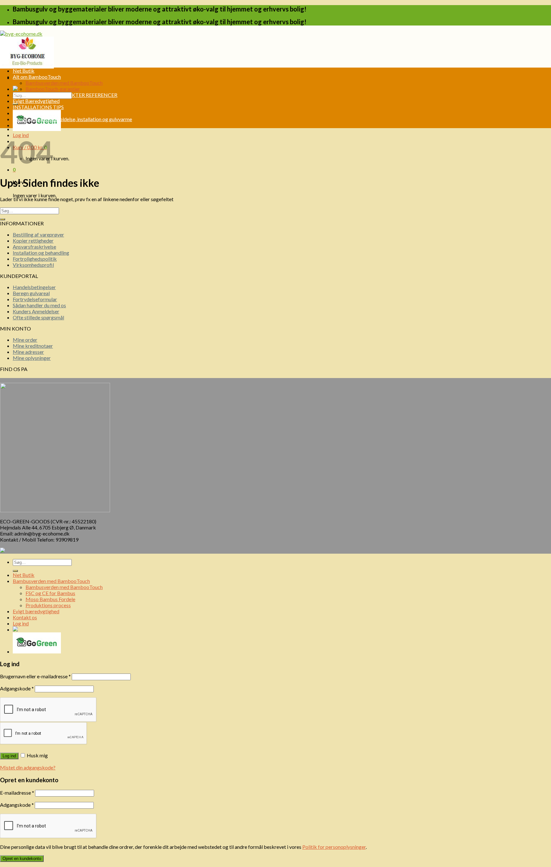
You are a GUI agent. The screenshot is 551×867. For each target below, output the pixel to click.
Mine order (25, 340)
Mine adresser (28, 352)
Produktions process (48, 605)
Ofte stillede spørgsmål (38, 317)
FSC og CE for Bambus (50, 593)
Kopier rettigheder (33, 240)
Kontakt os (25, 125)
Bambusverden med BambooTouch (64, 83)
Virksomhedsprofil (33, 265)
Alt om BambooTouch (37, 77)
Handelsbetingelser (34, 287)
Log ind (9, 756)
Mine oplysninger (32, 358)
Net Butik (23, 71)
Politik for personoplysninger (334, 847)
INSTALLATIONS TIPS (38, 107)
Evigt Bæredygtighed (36, 101)
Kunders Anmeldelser (36, 311)
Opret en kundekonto (22, 858)
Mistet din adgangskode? (27, 767)
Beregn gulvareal (31, 293)
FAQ (18, 113)
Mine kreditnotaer (33, 346)
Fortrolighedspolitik (35, 259)
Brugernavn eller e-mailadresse (35, 676)
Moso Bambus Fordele (50, 599)
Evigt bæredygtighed (36, 611)
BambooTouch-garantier (53, 89)
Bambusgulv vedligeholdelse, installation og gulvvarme (72, 119)
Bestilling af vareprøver (38, 234)
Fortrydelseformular (35, 299)
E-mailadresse (17, 793)
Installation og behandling (41, 253)
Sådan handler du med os (39, 305)
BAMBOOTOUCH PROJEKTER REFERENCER (65, 95)
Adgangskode (17, 688)
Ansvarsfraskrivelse (34, 247)
